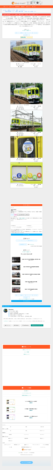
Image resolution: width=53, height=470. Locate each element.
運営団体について (17, 444)
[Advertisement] (26, 75)
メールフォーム (42, 447)
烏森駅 (20, 66)
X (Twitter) (16, 325)
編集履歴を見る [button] (23, 244)
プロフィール (8, 325)
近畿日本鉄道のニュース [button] (32, 240)
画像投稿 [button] (17, 6)
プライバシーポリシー (36, 444)
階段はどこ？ (42, 438)
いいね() (19, 214)
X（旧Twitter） (5, 321)
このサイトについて (7, 444)
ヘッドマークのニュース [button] (21, 240)
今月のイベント (42, 430)
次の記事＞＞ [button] (26, 35)
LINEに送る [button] (35, 32)
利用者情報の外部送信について (26, 447)
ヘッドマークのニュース (26, 393)
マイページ (33, 63)
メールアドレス (28, 225)
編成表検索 (26, 438)
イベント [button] (11, 6)
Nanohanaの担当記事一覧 (37, 325)
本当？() (24, 214)
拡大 (36, 66)
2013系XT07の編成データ (26, 30)
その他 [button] (34, 6)
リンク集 (10, 447)
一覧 (10, 426)
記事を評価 (23, 37)
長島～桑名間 (20, 135)
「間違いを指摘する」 (22, 218)
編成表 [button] (23, 6)
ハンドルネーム (13, 225)
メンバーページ (26, 434)
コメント (12, 220)
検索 (26, 426)
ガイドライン (42, 434)
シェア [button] (23, 32)
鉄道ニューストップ (26, 349)
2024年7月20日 (20, 65)
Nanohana (32, 244)
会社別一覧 (42, 426)
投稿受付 (10, 434)
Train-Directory (26, 325)
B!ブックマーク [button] (29, 32)
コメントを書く (27, 234)
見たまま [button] (28, 6)
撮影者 (39, 106)
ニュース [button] (6, 6)
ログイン (21, 230)
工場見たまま (10, 440)
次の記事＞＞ (26, 390)
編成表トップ (10, 438)
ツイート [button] (18, 32)
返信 (12, 214)
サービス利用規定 (46, 444)
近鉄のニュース (26, 354)
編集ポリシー (26, 444)
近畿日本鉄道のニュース (26, 395)
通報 (15, 214)
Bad (28, 214)
